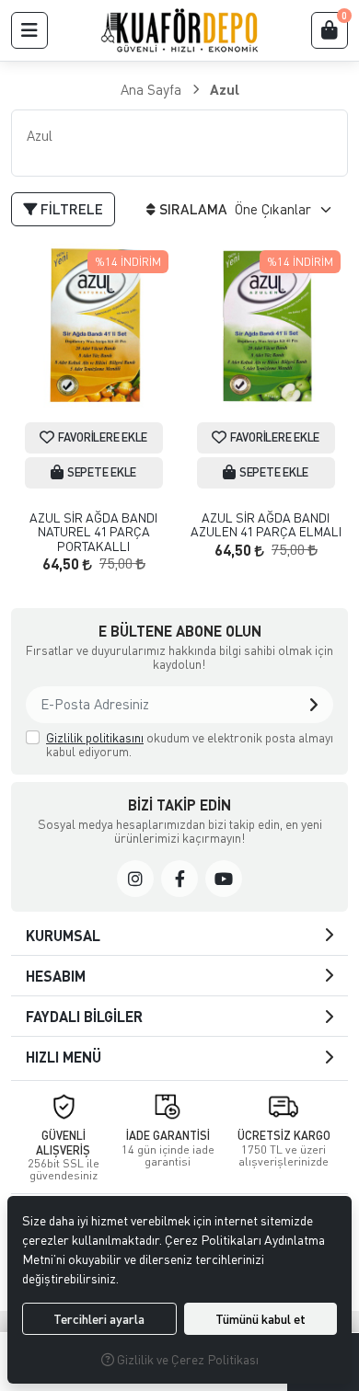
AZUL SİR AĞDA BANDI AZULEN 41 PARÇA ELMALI (266, 525)
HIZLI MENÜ (63, 1056)
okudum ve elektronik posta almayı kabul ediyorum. (189, 744)
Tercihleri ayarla (99, 1319)
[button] (29, 30)
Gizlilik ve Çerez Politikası (186, 1359)
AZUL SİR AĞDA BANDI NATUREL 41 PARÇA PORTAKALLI (93, 532)
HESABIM (56, 975)
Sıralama (193, 209)
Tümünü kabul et (260, 1319)
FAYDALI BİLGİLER (84, 1016)
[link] (135, 878)
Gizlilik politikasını (95, 737)
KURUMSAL (63, 935)
